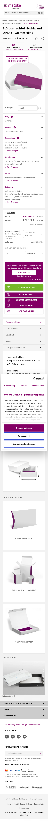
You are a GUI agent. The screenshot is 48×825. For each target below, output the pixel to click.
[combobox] (34, 253)
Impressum (25, 808)
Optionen (9, 187)
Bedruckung (10, 138)
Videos (8, 341)
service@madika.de (16, 725)
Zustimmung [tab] (9, 386)
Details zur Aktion (34, 279)
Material (8, 127)
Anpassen (22, 436)
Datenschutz (39, 804)
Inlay (7, 117)
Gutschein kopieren (24, 276)
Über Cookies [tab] (38, 386)
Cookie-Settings (26, 804)
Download (10, 335)
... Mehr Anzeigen (11, 151)
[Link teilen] (42, 38)
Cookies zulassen (24, 428)
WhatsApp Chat (33, 725)
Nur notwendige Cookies (24, 444)
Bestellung (10, 716)
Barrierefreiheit (12, 804)
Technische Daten (13, 322)
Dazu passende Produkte (15, 348)
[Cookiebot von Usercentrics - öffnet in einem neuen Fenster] (33, 378)
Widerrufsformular (35, 799)
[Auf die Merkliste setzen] (36, 38)
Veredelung (10, 157)
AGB (8, 799)
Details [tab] (24, 386)
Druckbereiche (11, 328)
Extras (7, 173)
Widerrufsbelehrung (19, 799)
